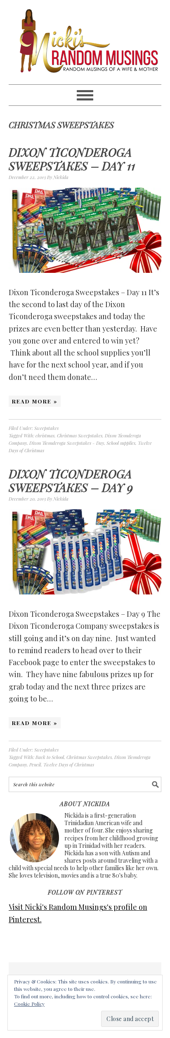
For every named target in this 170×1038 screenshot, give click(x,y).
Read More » (34, 401)
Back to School (49, 757)
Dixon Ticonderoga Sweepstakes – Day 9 (71, 480)
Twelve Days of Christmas (68, 764)
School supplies (120, 443)
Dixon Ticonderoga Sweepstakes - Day (66, 443)
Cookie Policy (29, 1003)
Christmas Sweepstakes (79, 435)
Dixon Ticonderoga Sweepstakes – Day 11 (72, 159)
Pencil (35, 764)
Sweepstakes (46, 428)
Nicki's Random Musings (85, 42)
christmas (44, 435)
